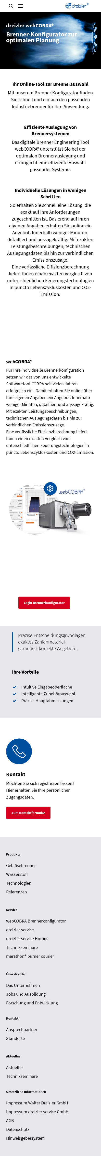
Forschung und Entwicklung (32, 1003)
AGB (10, 1120)
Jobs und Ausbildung (26, 994)
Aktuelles (15, 1067)
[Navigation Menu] (20, 5)
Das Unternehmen (23, 985)
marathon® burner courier (30, 956)
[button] (44, 603)
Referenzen (16, 892)
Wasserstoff (17, 874)
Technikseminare (22, 947)
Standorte (15, 1038)
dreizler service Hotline (27, 938)
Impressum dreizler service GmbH (37, 1111)
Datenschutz (17, 1129)
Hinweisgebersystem (25, 1138)
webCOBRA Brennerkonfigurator (36, 921)
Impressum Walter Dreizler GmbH (37, 1103)
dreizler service (20, 930)
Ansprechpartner (21, 1029)
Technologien (18, 883)
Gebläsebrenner (21, 865)
